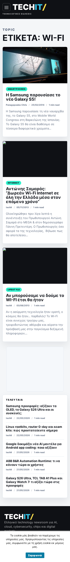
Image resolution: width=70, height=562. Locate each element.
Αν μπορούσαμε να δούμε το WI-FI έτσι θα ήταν (35, 297)
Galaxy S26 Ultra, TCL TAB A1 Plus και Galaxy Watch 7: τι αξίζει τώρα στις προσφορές (34, 481)
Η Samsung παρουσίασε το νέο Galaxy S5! (33, 97)
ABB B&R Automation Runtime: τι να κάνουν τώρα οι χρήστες (33, 462)
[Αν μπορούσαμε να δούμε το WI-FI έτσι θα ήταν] (35, 266)
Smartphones (16, 89)
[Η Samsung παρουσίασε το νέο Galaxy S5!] (35, 65)
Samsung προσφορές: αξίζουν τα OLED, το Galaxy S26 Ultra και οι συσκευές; (31, 409)
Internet (13, 183)
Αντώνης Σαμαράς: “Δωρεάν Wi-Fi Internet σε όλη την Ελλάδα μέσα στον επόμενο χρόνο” (33, 195)
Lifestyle (14, 289)
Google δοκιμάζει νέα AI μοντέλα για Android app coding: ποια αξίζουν (34, 445)
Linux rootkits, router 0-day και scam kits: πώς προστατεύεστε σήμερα (34, 428)
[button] (35, 555)
